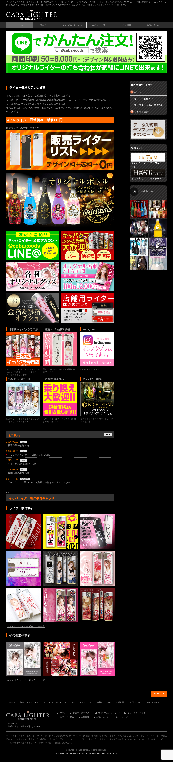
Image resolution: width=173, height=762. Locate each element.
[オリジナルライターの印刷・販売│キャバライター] (32, 16)
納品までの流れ (104, 702)
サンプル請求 (141, 112)
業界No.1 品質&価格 (57, 329)
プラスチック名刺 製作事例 (148, 105)
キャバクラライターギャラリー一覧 (26, 626)
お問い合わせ (136, 702)
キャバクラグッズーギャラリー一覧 (26, 680)
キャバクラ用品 (92, 379)
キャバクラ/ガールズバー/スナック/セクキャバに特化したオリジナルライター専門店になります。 (23, 372)
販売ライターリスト (29, 702)
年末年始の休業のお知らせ (22, 464)
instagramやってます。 (91, 369)
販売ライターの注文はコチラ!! (22, 128)
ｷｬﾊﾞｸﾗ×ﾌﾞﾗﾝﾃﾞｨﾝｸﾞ (20, 379)
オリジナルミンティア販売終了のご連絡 (29, 454)
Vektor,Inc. (101, 753)
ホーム (12, 702)
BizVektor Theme (86, 753)
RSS (108, 434)
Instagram (89, 329)
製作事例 (25, 479)
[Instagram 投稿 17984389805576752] (158, 228)
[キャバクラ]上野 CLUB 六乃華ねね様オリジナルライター (39, 482)
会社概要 (120, 702)
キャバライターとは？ (81, 702)
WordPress (71, 753)
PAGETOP (159, 693)
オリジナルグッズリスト (55, 702)
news (23, 442)
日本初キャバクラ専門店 (23, 329)
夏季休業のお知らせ (18, 445)
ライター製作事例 (143, 98)
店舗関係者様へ (54, 379)
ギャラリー (140, 92)
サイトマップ (153, 702)
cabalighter (83, 750)
